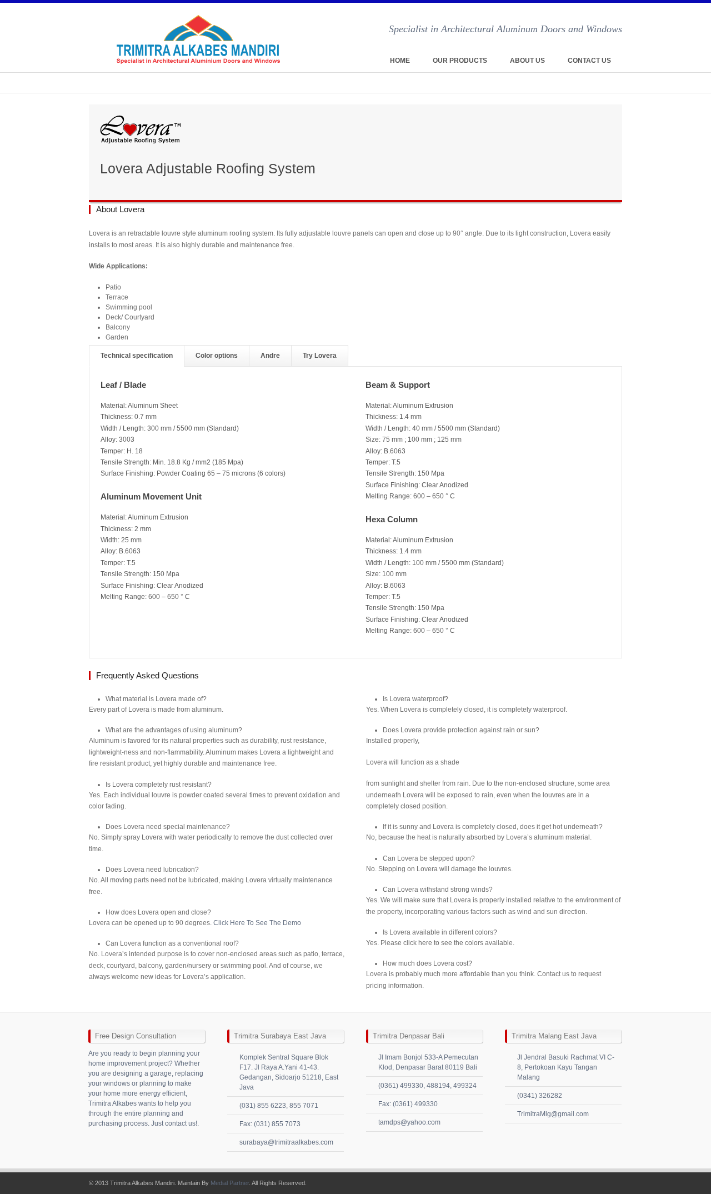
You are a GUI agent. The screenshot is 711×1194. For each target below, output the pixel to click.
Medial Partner (230, 1183)
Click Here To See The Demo (257, 923)
